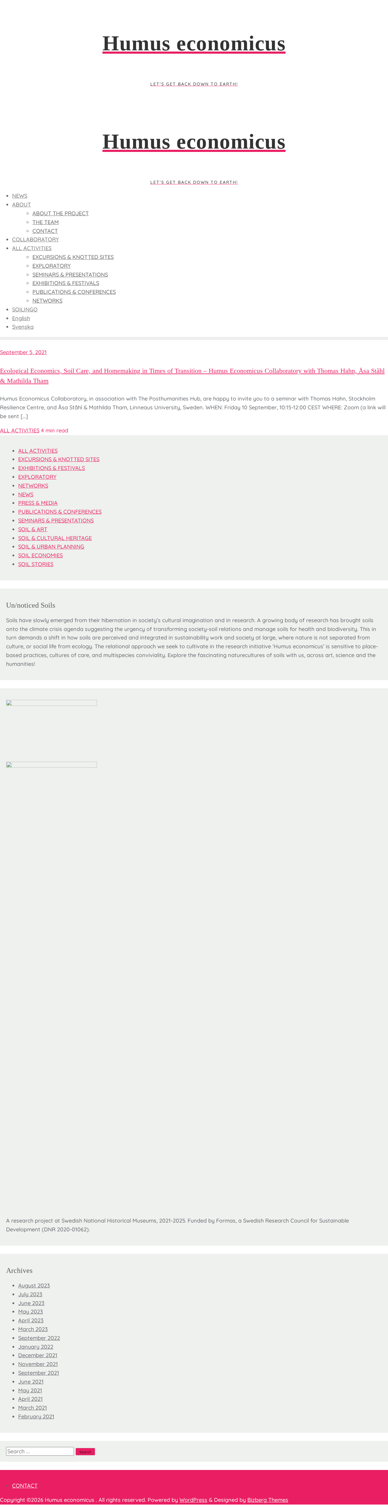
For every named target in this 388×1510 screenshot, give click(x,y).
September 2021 (38, 1372)
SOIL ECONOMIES (40, 555)
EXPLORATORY (37, 476)
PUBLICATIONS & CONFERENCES (60, 511)
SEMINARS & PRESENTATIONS (56, 520)
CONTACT (25, 1485)
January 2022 (35, 1346)
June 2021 (31, 1381)
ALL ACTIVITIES (19, 430)
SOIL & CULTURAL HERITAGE (55, 538)
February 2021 (36, 1416)
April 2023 (31, 1320)
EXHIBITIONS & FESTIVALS (51, 468)
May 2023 (30, 1311)
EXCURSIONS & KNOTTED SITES (58, 459)
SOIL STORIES (35, 564)
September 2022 (39, 1337)
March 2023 (33, 1329)
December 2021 (37, 1355)
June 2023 (31, 1303)
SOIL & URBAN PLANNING (51, 546)
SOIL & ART (32, 529)
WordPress (193, 1499)
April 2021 (30, 1398)
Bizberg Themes (267, 1499)
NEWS (25, 494)
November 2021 (38, 1364)
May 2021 (30, 1390)
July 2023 (30, 1294)
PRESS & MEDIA (38, 502)
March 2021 (32, 1407)
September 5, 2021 (23, 352)
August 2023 (34, 1285)
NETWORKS (33, 485)
